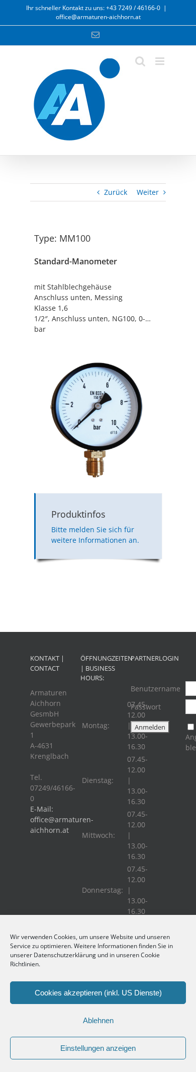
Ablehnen (98, 1020)
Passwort (146, 706)
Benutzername (155, 688)
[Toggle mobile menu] (160, 61)
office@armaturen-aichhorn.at (98, 17)
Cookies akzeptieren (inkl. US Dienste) (98, 992)
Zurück (115, 192)
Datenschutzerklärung (65, 955)
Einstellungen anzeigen (98, 1048)
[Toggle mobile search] (140, 61)
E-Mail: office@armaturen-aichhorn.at (61, 819)
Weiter (148, 192)
